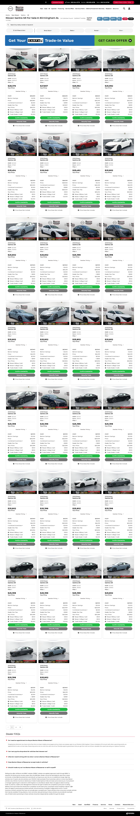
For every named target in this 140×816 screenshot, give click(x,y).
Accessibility (130, 808)
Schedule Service (57, 2)
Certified (87, 804)
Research (109, 8)
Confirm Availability (21, 118)
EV (49, 8)
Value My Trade (21, 121)
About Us (116, 8)
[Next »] (20, 727)
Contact (117, 804)
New (41, 8)
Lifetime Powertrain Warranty (95, 8)
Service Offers (69, 8)
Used (45, 8)
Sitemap (111, 808)
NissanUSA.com (128, 804)
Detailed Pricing (20, 91)
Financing (61, 8)
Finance (95, 804)
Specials (54, 8)
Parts (110, 804)
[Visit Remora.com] (130, 814)
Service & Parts (80, 8)
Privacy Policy (121, 808)
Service (103, 804)
